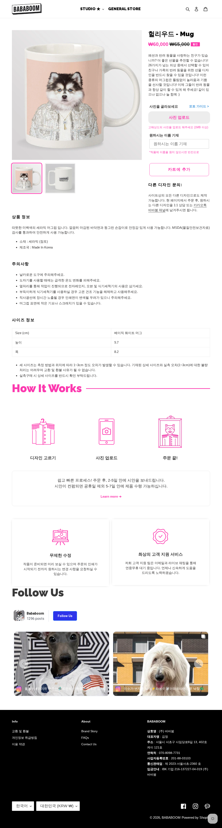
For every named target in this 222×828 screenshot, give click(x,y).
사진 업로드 (179, 117)
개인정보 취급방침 (24, 737)
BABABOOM (171, 817)
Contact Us (88, 744)
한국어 (22, 806)
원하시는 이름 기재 (164, 135)
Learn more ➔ (111, 496)
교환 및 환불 (20, 731)
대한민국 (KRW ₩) (56, 806)
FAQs (85, 737)
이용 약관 (18, 744)
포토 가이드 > (199, 106)
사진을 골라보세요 (163, 106)
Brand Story (89, 731)
